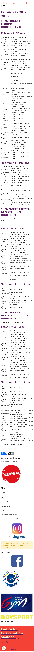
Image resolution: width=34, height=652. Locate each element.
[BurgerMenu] (3, 6)
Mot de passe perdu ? (14, 514)
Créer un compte (4, 514)
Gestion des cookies (17, 649)
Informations (6, 492)
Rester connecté (8, 511)
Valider (17, 519)
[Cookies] (4, 648)
